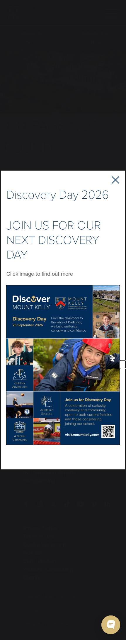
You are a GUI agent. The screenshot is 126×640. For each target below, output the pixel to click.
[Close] (115, 180)
